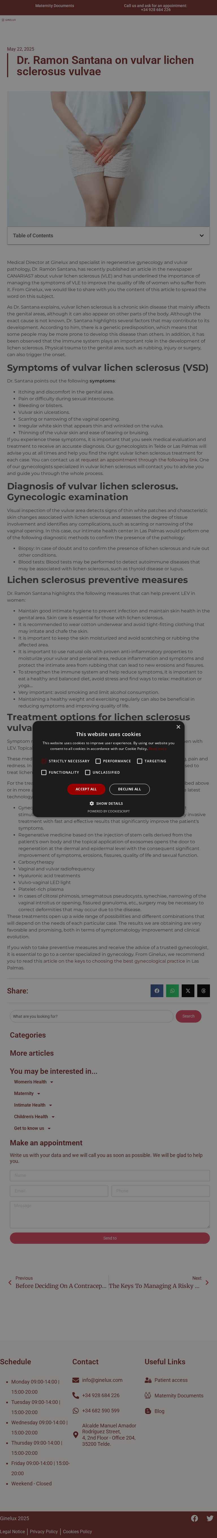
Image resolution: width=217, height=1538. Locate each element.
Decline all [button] (129, 789)
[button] (108, 803)
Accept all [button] (86, 789)
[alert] (108, 769)
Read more (158, 748)
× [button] (178, 727)
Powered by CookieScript (109, 811)
